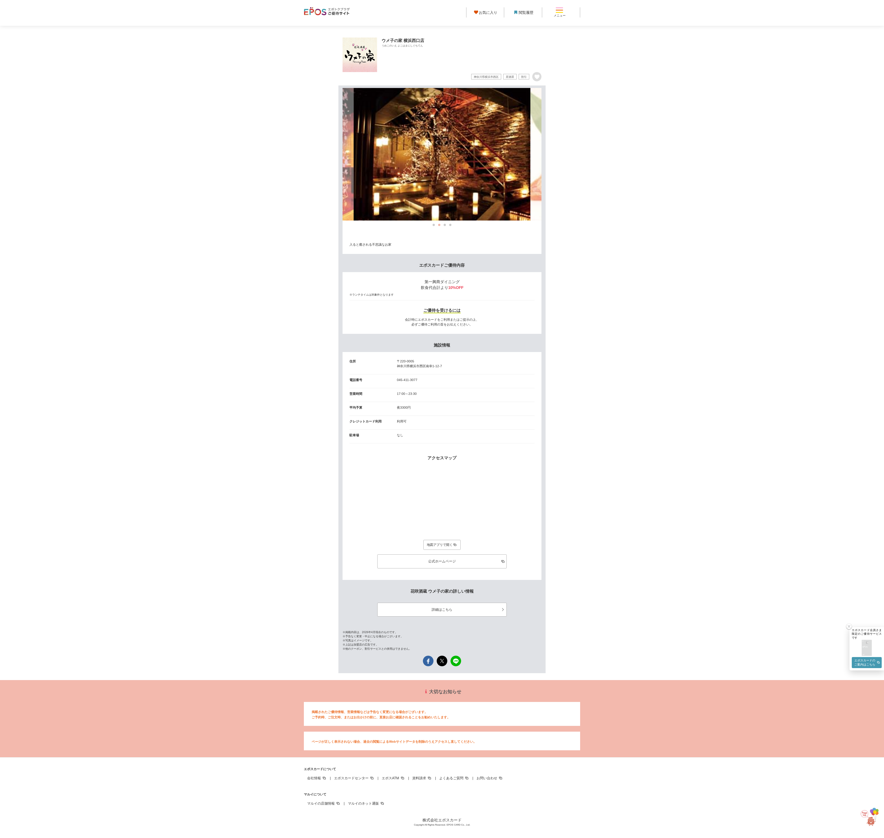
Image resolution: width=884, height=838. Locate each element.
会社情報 (314, 778)
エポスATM (391, 778)
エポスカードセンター (351, 778)
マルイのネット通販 (364, 803)
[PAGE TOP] (871, 817)
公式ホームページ (442, 561)
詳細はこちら (442, 609)
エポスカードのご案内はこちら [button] (864, 662)
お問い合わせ (487, 778)
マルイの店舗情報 (321, 803)
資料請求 (419, 778)
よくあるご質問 (451, 778)
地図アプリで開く (440, 545)
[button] (867, 648)
